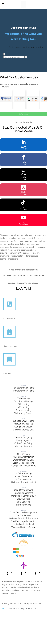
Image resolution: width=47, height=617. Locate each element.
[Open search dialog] (4, 54)
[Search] (26, 57)
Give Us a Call (9, 315)
